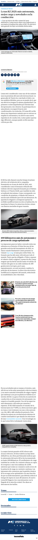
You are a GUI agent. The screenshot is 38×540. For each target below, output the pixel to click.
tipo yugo (10, 253)
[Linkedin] (8, 74)
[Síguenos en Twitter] (17, 525)
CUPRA (18, 1)
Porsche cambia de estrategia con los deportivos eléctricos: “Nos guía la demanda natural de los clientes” (25, 301)
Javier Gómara (6, 70)
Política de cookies (23, 530)
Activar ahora (11, 88)
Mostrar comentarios (19, 499)
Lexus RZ (3, 494)
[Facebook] (2, 74)
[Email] (18, 74)
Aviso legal (16, 530)
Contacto (11, 530)
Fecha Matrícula (33, 530)
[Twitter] (5, 74)
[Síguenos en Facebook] (14, 525)
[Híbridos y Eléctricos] (19, 522)
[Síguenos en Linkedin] (20, 525)
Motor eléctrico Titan (26, 1)
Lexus (10, 494)
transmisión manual (13, 419)
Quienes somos (3, 530)
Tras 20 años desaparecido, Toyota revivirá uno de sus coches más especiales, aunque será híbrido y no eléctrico (25, 318)
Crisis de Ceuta (10, 1)
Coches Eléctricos (7, 8)
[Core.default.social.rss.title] (23, 525)
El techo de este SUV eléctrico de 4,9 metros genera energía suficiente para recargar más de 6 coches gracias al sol (26, 284)
